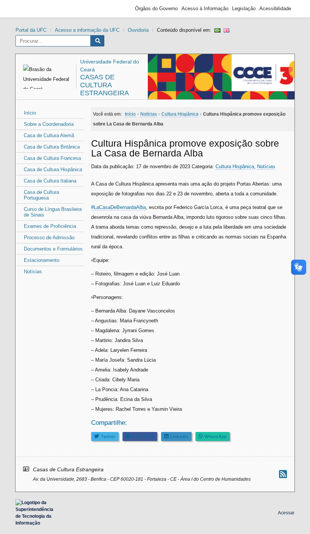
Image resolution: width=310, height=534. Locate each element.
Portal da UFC (31, 30)
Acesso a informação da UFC (87, 30)
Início (30, 113)
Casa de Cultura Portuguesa (41, 195)
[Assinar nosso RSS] (283, 474)
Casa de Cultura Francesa (52, 158)
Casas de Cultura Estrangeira (104, 85)
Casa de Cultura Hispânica (53, 169)
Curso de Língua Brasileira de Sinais (53, 212)
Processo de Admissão (49, 237)
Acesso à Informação (204, 8)
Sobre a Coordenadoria (49, 124)
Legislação (244, 8)
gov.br (32, 9)
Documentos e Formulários (53, 249)
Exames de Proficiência (50, 226)
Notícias (33, 271)
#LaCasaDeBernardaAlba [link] (118, 207)
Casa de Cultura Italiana (50, 181)
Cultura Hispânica (234, 166)
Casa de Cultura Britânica (52, 147)
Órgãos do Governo (156, 8)
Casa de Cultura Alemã (49, 135)
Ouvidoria (138, 30)
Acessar (286, 512)
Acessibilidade (275, 8)
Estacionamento (41, 260)
